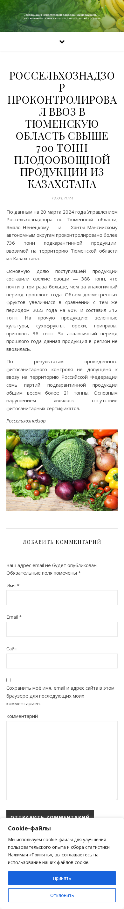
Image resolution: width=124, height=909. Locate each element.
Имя (12, 585)
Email (14, 617)
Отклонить (62, 895)
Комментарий (22, 716)
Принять (62, 878)
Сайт (11, 648)
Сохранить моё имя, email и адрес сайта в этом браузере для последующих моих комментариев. (60, 695)
